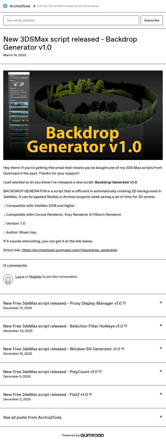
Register (35, 277)
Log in (19, 277)
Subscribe (151, 20)
